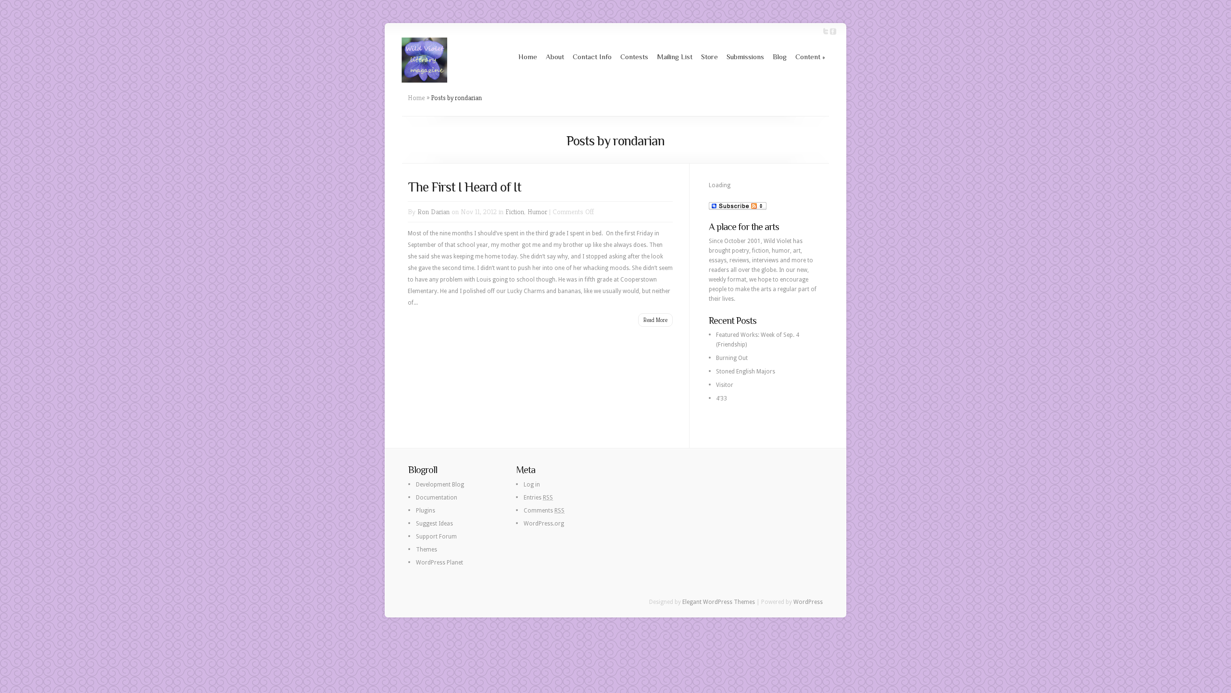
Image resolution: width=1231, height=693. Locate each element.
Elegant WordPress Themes (718, 602)
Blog (780, 56)
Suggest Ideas (434, 523)
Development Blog (440, 484)
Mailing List (674, 56)
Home (527, 56)
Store (709, 56)
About (555, 56)
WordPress (808, 602)
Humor (537, 211)
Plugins (425, 510)
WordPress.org (544, 523)
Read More (655, 319)
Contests (634, 56)
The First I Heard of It (464, 187)
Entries (538, 497)
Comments (544, 510)
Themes (426, 549)
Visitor (724, 385)
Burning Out (732, 358)
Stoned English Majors (745, 371)
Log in (532, 484)
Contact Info (592, 56)
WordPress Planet (439, 562)
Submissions (745, 56)
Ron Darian (433, 211)
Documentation (436, 497)
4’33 (721, 398)
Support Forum (436, 536)
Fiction (514, 211)
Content (810, 56)
